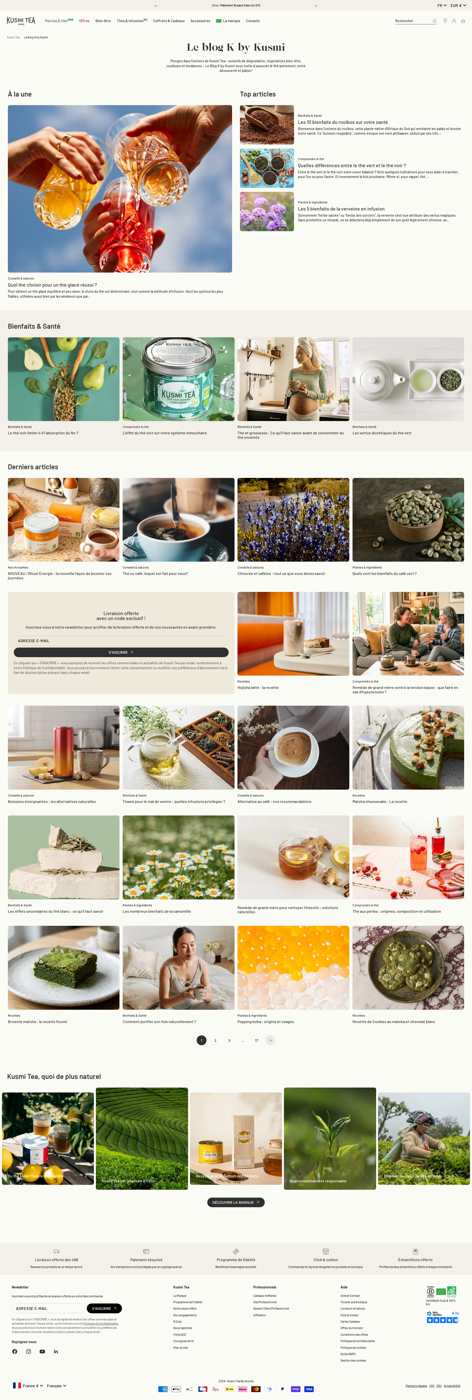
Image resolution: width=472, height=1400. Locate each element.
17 (256, 1040)
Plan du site (180, 1347)
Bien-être (103, 20)
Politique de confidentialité (357, 1341)
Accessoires (200, 20)
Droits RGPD (347, 1354)
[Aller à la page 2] (270, 1040)
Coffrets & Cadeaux (169, 20)
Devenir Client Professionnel (271, 1308)
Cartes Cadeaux (350, 1321)
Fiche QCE (179, 1334)
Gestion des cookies (353, 1360)
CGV (431, 1385)
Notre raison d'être (184, 1308)
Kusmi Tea (13, 37)
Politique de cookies (353, 1347)
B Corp (177, 1321)
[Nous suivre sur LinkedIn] (56, 1351)
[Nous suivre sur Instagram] (28, 1351)
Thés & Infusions (132, 20)
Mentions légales (416, 1385)
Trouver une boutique (353, 1302)
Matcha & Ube (59, 20)
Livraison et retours (352, 1308)
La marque (231, 20)
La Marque (179, 1295)
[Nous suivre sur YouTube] (42, 1351)
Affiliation (259, 1315)
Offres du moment (351, 1328)
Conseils (253, 20)
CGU (439, 1385)
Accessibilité (452, 1385)
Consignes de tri (183, 1341)
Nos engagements (185, 1315)
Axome (248, 1381)
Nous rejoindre (182, 1328)
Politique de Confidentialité (44, 668)
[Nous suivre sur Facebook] (15, 1351)
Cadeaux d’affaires (264, 1295)
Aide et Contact (350, 1295)
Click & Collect (349, 1315)
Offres (84, 20)
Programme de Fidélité (187, 1302)
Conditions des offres (354, 1334)
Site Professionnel (265, 1302)
